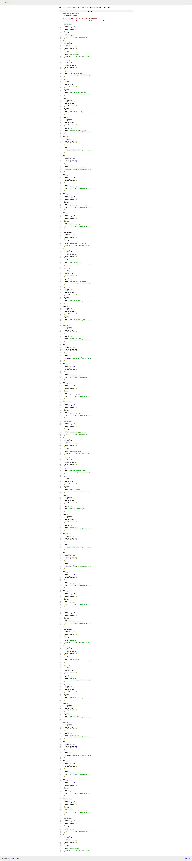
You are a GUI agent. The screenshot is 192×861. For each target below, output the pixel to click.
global (89, 7)
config (84, 7)
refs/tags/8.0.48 (69, 7)
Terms (17, 858)
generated (95, 7)
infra (78, 7)
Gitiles (9, 858)
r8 (60, 7)
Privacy (13, 858)
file (90, 11)
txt (186, 858)
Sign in (188, 2)
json (189, 858)
